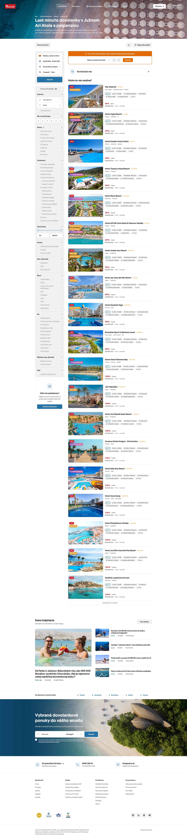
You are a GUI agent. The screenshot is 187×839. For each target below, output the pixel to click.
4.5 (108, 230)
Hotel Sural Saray (112, 496)
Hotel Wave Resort (113, 196)
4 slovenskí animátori (113, 451)
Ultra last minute (43, 45)
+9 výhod (132, 96)
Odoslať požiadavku (50, 407)
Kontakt (37, 797)
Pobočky (38, 787)
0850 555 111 (87, 763)
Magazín (38, 794)
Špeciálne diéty (45, 338)
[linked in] (138, 815)
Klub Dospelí (44, 351)
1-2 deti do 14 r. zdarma (113, 533)
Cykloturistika (44, 279)
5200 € (54, 235)
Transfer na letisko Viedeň (73, 797)
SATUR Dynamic (100, 797)
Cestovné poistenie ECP (73, 784)
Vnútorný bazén (45, 364)
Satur (125, 6)
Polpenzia (43, 148)
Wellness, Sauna (46, 361)
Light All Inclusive (46, 141)
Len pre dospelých (46, 171)
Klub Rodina (44, 348)
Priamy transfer (45, 335)
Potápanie (43, 295)
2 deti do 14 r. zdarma (128, 369)
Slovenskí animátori (48, 181)
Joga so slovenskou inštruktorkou (47, 287)
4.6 (108, 93)
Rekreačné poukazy (101, 794)
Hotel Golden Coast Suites (117, 141)
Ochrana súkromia (101, 787)
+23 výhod (138, 342)
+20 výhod (143, 124)
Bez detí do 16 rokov (113, 505)
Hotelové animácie (48, 201)
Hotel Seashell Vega (114, 305)
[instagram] (144, 815)
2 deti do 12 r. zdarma (133, 124)
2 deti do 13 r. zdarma (128, 206)
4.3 (108, 121)
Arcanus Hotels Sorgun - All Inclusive (121, 441)
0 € (40, 235)
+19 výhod (140, 260)
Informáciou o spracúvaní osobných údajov (48, 742)
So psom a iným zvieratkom (49, 221)
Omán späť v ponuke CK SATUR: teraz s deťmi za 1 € (131, 658)
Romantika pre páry (46, 168)
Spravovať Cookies (146, 830)
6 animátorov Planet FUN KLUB (115, 124)
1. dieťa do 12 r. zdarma (128, 178)
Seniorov (43, 217)
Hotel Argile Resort (113, 114)
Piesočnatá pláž (45, 331)
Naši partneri (130, 794)
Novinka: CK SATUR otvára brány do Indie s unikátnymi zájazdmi (128, 632)
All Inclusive (44, 135)
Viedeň (82, 695)
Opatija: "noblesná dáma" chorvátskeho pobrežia (130, 645)
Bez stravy (43, 154)
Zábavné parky (47, 211)
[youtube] (149, 815)
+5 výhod (130, 151)
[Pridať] (119, 60)
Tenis (42, 302)
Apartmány (44, 263)
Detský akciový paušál (49, 214)
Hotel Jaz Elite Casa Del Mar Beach (120, 550)
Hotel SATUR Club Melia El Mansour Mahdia (124, 223)
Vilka (42, 266)
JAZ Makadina (111, 387)
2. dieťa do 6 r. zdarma (128, 424)
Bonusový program (101, 791)
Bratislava (114, 695)
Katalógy (98, 801)
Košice (130, 695)
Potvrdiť (128, 60)
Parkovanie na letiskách (73, 791)
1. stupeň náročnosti (113, 587)
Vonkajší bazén (45, 341)
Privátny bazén (45, 318)
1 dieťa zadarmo (47, 191)
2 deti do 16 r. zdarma (128, 342)
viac (100, 33)
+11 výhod (139, 315)
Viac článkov (144, 622)
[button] (49, 56)
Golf (41, 292)
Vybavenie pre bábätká (49, 204)
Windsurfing (44, 308)
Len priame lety (45, 111)
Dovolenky (75, 6)
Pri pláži (42, 250)
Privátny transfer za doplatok (49, 321)
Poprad (145, 695)
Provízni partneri (131, 787)
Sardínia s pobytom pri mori (117, 577)
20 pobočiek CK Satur (51, 763)
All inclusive (111, 151)
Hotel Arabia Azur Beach (116, 250)
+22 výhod (138, 206)
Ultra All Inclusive (46, 131)
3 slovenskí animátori (113, 233)
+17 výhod (134, 233)
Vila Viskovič (110, 87)
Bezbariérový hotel (46, 328)
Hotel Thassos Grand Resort (117, 168)
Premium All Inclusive (47, 138)
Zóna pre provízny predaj (134, 784)
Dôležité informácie (101, 784)
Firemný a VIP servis (72, 794)
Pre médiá (129, 791)
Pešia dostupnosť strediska (49, 246)
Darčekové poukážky (72, 787)
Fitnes (42, 283)
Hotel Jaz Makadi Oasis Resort (118, 414)
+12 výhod (139, 505)
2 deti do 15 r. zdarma (128, 478)
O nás (37, 784)
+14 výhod (138, 369)
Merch (97, 804)
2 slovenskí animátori (113, 178)
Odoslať (91, 734)
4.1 (108, 284)
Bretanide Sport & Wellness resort (120, 332)
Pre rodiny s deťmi (46, 187)
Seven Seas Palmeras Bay (116, 359)
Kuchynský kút (45, 270)
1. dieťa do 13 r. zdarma (113, 260)
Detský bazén (46, 207)
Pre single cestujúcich (47, 164)
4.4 (108, 148)
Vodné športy (44, 305)
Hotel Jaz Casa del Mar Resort (118, 277)
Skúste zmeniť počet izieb (96, 60)
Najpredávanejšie (143, 45)
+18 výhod (138, 178)
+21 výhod (138, 424)
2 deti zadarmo (47, 194)
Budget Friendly (45, 174)
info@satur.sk (128, 763)
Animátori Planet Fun (47, 178)
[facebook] (133, 815)
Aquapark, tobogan (48, 197)
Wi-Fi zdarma (44, 325)
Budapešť (97, 695)
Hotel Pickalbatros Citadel (117, 523)
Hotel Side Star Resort (115, 468)
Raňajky (43, 151)
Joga (42, 298)
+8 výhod (137, 287)
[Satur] (10, 6)
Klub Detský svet (46, 345)
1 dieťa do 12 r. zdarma (113, 560)
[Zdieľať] (129, 45)
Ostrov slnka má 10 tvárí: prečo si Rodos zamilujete (131, 671)
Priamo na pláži (111, 96)
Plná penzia (44, 144)
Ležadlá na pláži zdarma (129, 260)
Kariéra (37, 791)
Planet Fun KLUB (47, 184)
